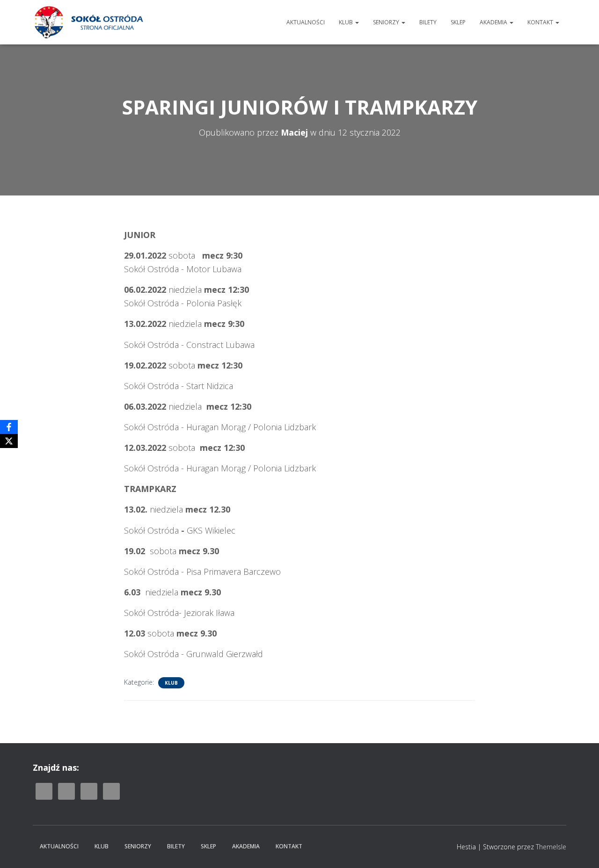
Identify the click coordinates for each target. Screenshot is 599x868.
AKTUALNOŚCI (305, 22)
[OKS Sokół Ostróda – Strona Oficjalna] (88, 22)
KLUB (346, 22)
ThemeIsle (551, 846)
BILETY (428, 22)
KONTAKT (541, 22)
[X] (9, 441)
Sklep (458, 22)
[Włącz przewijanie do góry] (580, 849)
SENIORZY (387, 22)
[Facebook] (9, 427)
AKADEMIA (494, 22)
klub (171, 683)
